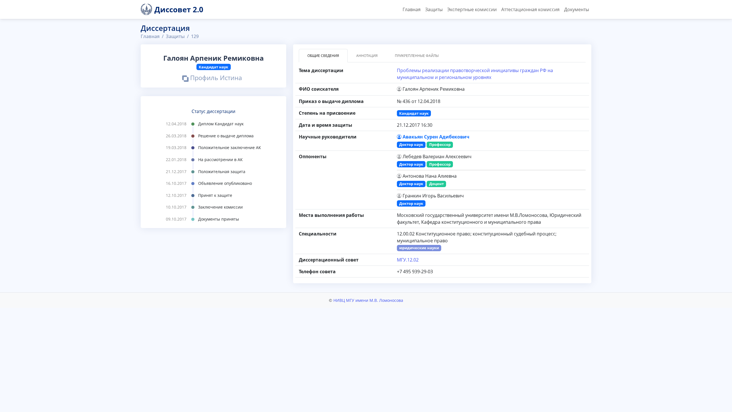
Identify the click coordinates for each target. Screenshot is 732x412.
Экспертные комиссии (472, 9)
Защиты (434, 9)
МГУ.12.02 (408, 260)
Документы (576, 9)
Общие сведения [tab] (323, 55)
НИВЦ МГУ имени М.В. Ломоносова (368, 300)
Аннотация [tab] (367, 55)
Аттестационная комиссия (530, 9)
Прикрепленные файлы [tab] (417, 55)
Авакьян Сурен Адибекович (436, 137)
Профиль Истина (215, 79)
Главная (412, 9)
